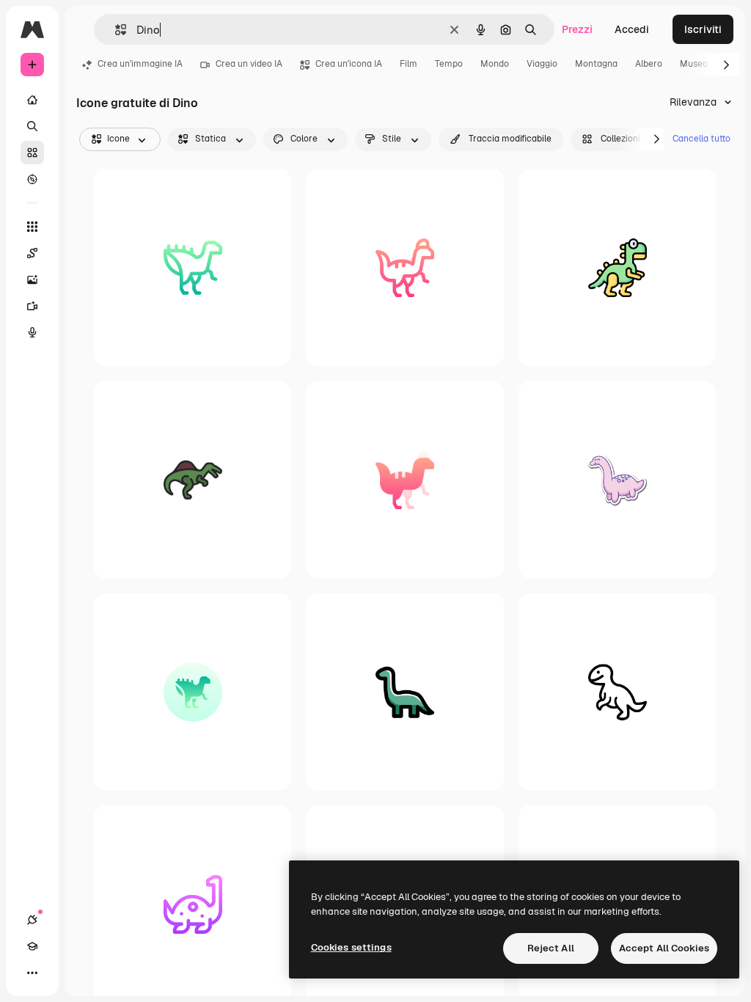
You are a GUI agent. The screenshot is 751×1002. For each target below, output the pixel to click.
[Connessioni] (32, 920)
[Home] (32, 99)
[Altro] (32, 972)
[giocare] (617, 691)
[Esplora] (32, 179)
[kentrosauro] (192, 267)
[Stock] (32, 152)
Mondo (494, 64)
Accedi (632, 29)
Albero (648, 64)
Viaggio (542, 64)
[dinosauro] (617, 267)
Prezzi (577, 29)
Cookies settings (351, 947)
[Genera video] (32, 306)
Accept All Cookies (664, 948)
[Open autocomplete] (115, 29)
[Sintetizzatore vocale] (32, 332)
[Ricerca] (32, 126)
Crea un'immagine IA (140, 64)
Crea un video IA (249, 64)
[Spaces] (32, 253)
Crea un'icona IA (348, 64)
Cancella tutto (701, 139)
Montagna (596, 64)
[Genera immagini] (32, 279)
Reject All (550, 948)
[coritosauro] (404, 267)
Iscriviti (703, 29)
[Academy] (32, 946)
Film (408, 64)
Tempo (449, 64)
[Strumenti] (32, 226)
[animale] (192, 479)
